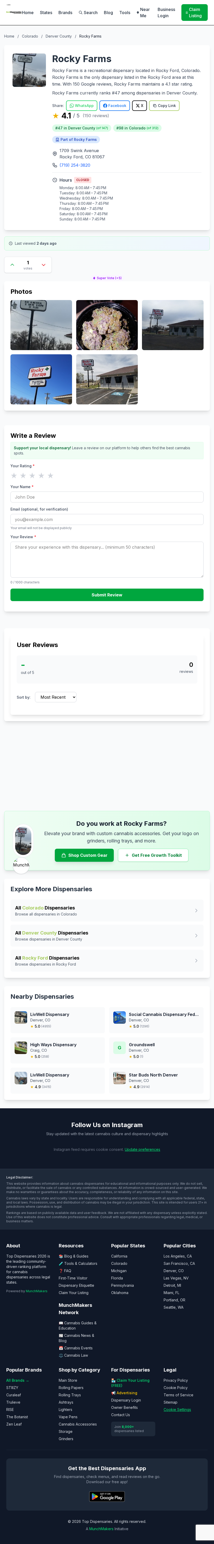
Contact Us (120, 1415)
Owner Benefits (124, 1407)
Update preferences (142, 1149)
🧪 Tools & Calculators (78, 1263)
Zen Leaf (14, 1424)
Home (28, 12)
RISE (10, 1409)
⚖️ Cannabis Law (73, 1355)
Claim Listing (195, 12)
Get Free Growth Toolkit (157, 855)
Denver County (59, 36)
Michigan (119, 1270)
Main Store (68, 1380)
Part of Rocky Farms (79, 139)
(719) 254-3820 (75, 165)
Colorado (30, 36)
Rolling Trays (70, 1395)
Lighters (65, 1409)
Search (91, 12)
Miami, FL (171, 1292)
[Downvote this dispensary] (43, 265)
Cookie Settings (177, 1409)
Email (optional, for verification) (39, 509)
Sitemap (170, 1402)
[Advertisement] (107, 766)
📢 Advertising (124, 1393)
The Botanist (17, 1417)
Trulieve (13, 1402)
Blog (108, 12)
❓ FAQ (65, 1270)
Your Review (23, 537)
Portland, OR (174, 1300)
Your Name (22, 486)
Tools (124, 12)
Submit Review (107, 594)
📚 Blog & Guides (73, 1256)
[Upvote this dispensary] (12, 265)
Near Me (145, 12)
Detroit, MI (172, 1285)
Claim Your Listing (73, 1292)
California (119, 1256)
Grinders (66, 1439)
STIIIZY (12, 1387)
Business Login (166, 12)
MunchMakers (36, 1291)
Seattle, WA (173, 1307)
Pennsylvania (122, 1285)
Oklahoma (119, 1292)
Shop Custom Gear (88, 855)
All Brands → (17, 1380)
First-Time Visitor (73, 1278)
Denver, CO (174, 1270)
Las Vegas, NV (176, 1278)
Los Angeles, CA (178, 1256)
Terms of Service (178, 1395)
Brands (65, 12)
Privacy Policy (176, 1380)
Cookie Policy (176, 1387)
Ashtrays (66, 1402)
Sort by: (24, 697)
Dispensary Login (126, 1400)
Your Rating (22, 466)
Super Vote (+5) (109, 278)
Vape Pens (68, 1417)
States (46, 12)
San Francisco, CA (179, 1263)
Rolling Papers (71, 1387)
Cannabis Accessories (78, 1424)
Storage (66, 1431)
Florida (117, 1278)
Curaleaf (13, 1395)
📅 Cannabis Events (76, 1348)
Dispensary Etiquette (76, 1285)
